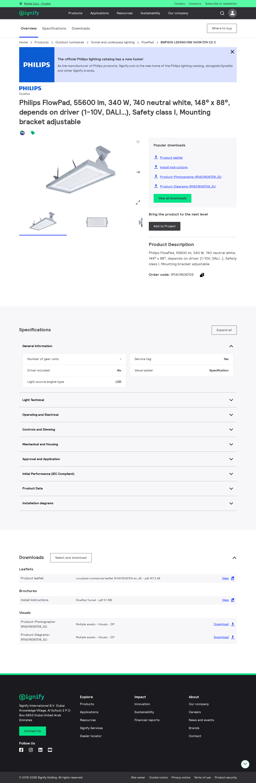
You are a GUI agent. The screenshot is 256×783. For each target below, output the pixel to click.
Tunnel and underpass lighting (113, 42)
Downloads (81, 28)
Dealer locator (91, 736)
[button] (23, 172)
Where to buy (222, 28)
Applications (99, 13)
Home (23, 42)
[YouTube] (50, 750)
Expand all (224, 330)
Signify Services (91, 728)
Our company (178, 13)
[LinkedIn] (40, 750)
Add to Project (165, 226)
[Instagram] (31, 750)
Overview (29, 28)
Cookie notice (158, 777)
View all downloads (172, 198)
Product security (226, 777)
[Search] (222, 13)
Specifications (54, 28)
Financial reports (147, 720)
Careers (195, 712)
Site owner (138, 777)
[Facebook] (21, 750)
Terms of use (202, 777)
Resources (125, 13)
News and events (201, 720)
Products (75, 13)
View (225, 578)
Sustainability (150, 13)
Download (221, 624)
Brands (194, 728)
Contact (195, 736)
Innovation (142, 704)
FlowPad (147, 42)
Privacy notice (181, 777)
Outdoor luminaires (69, 42)
